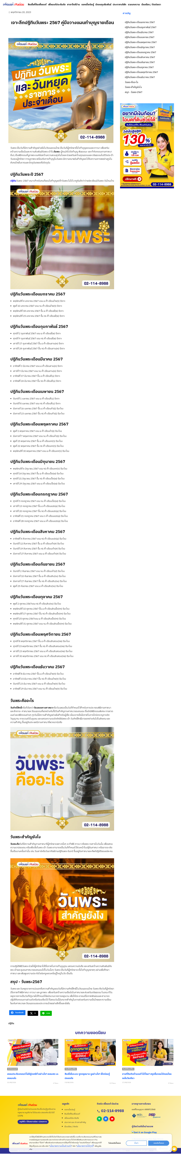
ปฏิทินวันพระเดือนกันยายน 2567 (140, 62)
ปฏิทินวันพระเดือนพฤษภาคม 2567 (141, 42)
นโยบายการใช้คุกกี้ (85, 1146)
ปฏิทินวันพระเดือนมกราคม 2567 (140, 22)
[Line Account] (99, 1118)
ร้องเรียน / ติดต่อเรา (151, 4)
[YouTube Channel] (112, 1118)
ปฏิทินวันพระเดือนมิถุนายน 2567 (140, 47)
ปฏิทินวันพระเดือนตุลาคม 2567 (139, 67)
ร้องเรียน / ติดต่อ (71, 1126)
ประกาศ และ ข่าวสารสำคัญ (75, 1122)
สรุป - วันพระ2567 (133, 92)
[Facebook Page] (105, 1118)
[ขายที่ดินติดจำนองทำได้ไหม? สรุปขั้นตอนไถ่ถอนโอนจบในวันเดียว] (90, 1052)
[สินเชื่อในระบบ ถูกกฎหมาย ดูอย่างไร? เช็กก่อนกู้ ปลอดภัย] (32, 1052)
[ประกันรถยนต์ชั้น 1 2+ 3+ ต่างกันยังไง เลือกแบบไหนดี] (147, 1052)
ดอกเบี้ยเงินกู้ (87, 4)
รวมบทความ (134, 4)
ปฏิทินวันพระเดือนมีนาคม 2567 (139, 32)
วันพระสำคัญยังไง (133, 87)
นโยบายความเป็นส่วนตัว (61, 1146)
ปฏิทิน (13, 181)
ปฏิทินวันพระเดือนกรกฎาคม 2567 (140, 52)
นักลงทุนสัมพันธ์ (103, 4)
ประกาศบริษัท (119, 4)
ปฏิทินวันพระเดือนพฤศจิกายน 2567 (141, 72)
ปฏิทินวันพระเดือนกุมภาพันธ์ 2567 (140, 27)
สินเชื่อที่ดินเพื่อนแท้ (37, 4)
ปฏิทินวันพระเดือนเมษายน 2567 (139, 37)
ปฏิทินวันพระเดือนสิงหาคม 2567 (140, 57)
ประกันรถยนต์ (127, 1069)
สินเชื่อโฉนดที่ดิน (13, 1069)
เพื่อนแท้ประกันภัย (57, 4)
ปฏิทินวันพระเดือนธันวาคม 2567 (140, 77)
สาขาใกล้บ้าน (73, 4)
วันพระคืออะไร (131, 82)
